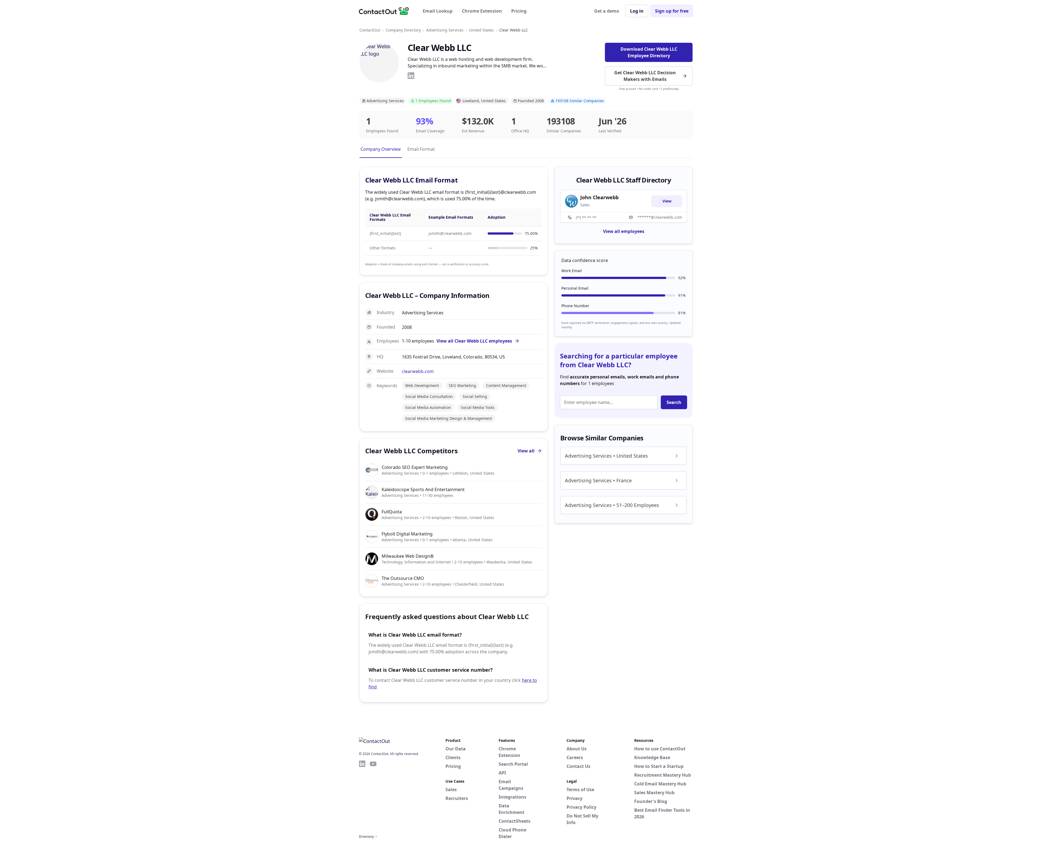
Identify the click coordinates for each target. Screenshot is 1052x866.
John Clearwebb (599, 197)
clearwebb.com (418, 371)
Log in (637, 11)
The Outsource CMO (403, 578)
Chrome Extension (482, 11)
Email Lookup (438, 11)
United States (481, 30)
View (666, 201)
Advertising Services (445, 30)
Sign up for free (671, 11)
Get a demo (606, 11)
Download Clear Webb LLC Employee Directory (649, 52)
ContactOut (369, 30)
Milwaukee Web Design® (408, 556)
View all (526, 451)
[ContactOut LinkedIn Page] (362, 796)
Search (674, 402)
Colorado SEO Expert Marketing (415, 467)
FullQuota (392, 512)
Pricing (519, 11)
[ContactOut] (386, 11)
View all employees (623, 231)
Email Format (421, 149)
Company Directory (403, 30)
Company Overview (381, 149)
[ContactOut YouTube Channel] (373, 796)
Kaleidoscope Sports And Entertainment (423, 489)
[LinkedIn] (411, 75)
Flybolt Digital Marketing (407, 534)
